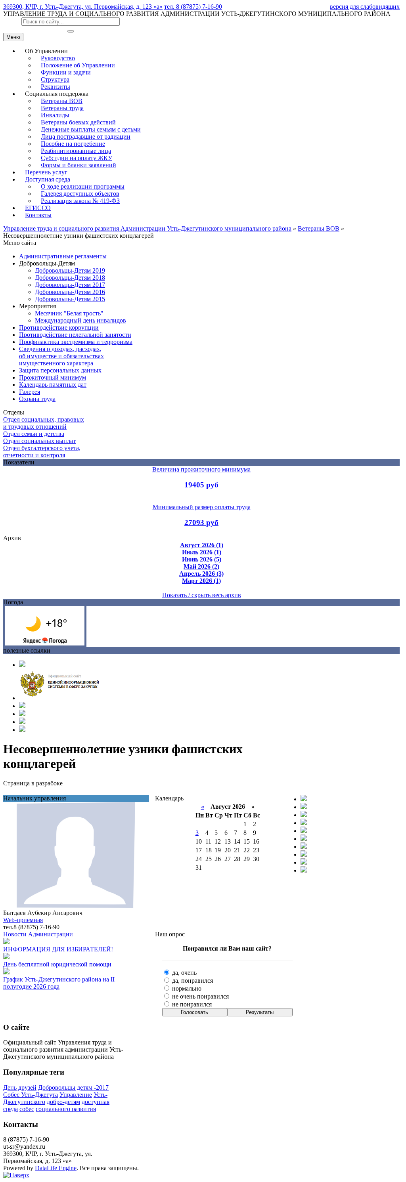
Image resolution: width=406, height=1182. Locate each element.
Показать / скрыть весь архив (201, 595)
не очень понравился (199, 996)
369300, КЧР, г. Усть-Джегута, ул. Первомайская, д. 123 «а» (83, 6)
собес (26, 1109)
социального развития (66, 1109)
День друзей (19, 1087)
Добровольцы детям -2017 (73, 1087)
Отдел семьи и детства (33, 433)
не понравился (191, 1004)
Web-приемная (23, 920)
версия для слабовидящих (365, 6)
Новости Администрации (38, 934)
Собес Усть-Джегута (30, 1094)
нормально (185, 988)
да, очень (183, 972)
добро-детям (63, 1101)
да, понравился (191, 980)
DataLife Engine (56, 1168)
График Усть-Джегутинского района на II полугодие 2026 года (59, 983)
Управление (75, 1094)
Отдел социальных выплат (39, 440)
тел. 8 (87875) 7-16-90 (193, 6)
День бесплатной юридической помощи (57, 964)
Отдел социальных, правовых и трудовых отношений (43, 423)
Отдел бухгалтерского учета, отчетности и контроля (41, 451)
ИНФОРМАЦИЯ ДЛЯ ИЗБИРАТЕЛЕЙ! (58, 949)
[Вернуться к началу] (16, 1175)
